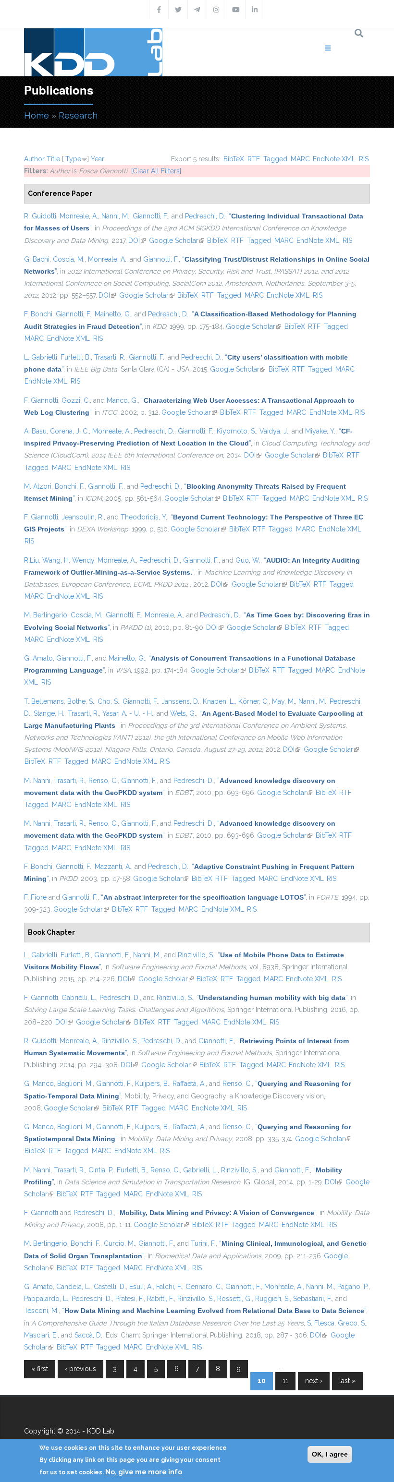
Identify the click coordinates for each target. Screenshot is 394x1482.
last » (347, 1381)
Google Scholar (176, 240)
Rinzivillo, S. (196, 955)
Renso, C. (103, 780)
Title (53, 159)
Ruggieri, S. (272, 1298)
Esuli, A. (141, 1286)
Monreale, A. (79, 216)
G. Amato (38, 658)
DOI (137, 240)
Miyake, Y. (320, 431)
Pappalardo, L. (46, 1298)
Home (36, 115)
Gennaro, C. (203, 1286)
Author (34, 159)
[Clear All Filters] (156, 171)
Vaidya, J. (273, 431)
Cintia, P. (100, 1170)
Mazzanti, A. (113, 866)
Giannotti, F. (150, 216)
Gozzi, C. (76, 400)
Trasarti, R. (109, 357)
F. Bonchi (38, 314)
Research (78, 115)
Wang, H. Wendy (68, 560)
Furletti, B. (76, 357)
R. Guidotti (40, 216)
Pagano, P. (353, 1286)
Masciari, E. (41, 1335)
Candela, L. (73, 1286)
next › (313, 1381)
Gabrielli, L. (79, 997)
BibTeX (233, 159)
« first (39, 1369)
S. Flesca (320, 1323)
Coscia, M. (69, 259)
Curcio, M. (119, 1243)
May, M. (283, 701)
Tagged (275, 159)
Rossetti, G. (234, 1298)
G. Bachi (36, 259)
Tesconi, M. (41, 1310)
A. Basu (35, 431)
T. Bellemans (44, 701)
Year (97, 159)
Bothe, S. (80, 701)
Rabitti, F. (160, 1298)
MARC (300, 159)
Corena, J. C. (69, 431)
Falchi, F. (169, 1286)
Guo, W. (247, 560)
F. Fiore (35, 897)
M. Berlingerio (45, 615)
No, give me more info (143, 1472)
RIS (364, 159)
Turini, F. (203, 1243)
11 (285, 1381)
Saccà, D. (88, 1335)
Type (73, 159)
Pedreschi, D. (205, 216)
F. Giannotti (41, 400)
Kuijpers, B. (152, 1083)
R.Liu (31, 560)
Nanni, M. (115, 216)
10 (262, 1381)
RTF (253, 159)
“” (203, 897)
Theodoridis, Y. (144, 517)
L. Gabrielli (40, 357)
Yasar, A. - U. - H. (127, 713)
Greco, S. (352, 1323)
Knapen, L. (219, 701)
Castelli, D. (110, 1286)
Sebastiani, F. (312, 1298)
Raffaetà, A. (189, 1083)
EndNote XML (334, 159)
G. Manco (39, 1083)
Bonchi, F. (70, 486)
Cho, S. (108, 701)
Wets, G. (183, 713)
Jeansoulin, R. (83, 517)
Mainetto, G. (113, 314)
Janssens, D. (180, 701)
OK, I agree (330, 1454)
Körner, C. (253, 701)
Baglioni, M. (75, 1083)
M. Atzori (37, 486)
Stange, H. (49, 713)
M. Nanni (37, 780)
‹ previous (80, 1369)
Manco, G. (122, 400)
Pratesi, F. (129, 1298)
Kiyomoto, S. (236, 431)
